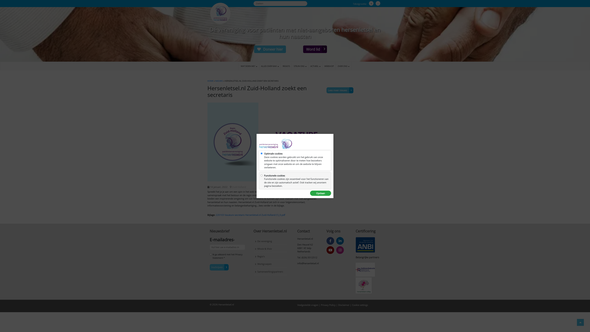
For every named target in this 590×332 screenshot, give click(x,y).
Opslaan (320, 193)
